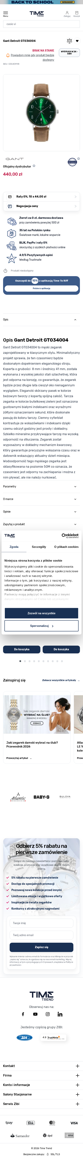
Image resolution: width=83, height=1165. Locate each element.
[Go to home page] (37, 14)
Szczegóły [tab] (39, 546)
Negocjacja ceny (46, 206)
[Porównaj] (69, 40)
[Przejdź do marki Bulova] (65, 797)
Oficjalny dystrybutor (17, 166)
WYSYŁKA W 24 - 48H (69, 52)
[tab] (41, 320)
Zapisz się (41, 947)
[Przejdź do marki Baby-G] (41, 797)
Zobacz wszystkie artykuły (61, 680)
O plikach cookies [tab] (66, 546)
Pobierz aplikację (41, 288)
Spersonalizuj (39, 625)
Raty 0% (46, 196)
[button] (41, 112)
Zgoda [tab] (14, 546)
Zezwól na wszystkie (41, 613)
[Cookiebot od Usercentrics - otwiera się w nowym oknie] (62, 536)
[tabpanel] (41, 403)
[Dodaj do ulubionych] (77, 40)
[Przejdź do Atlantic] (18, 797)
